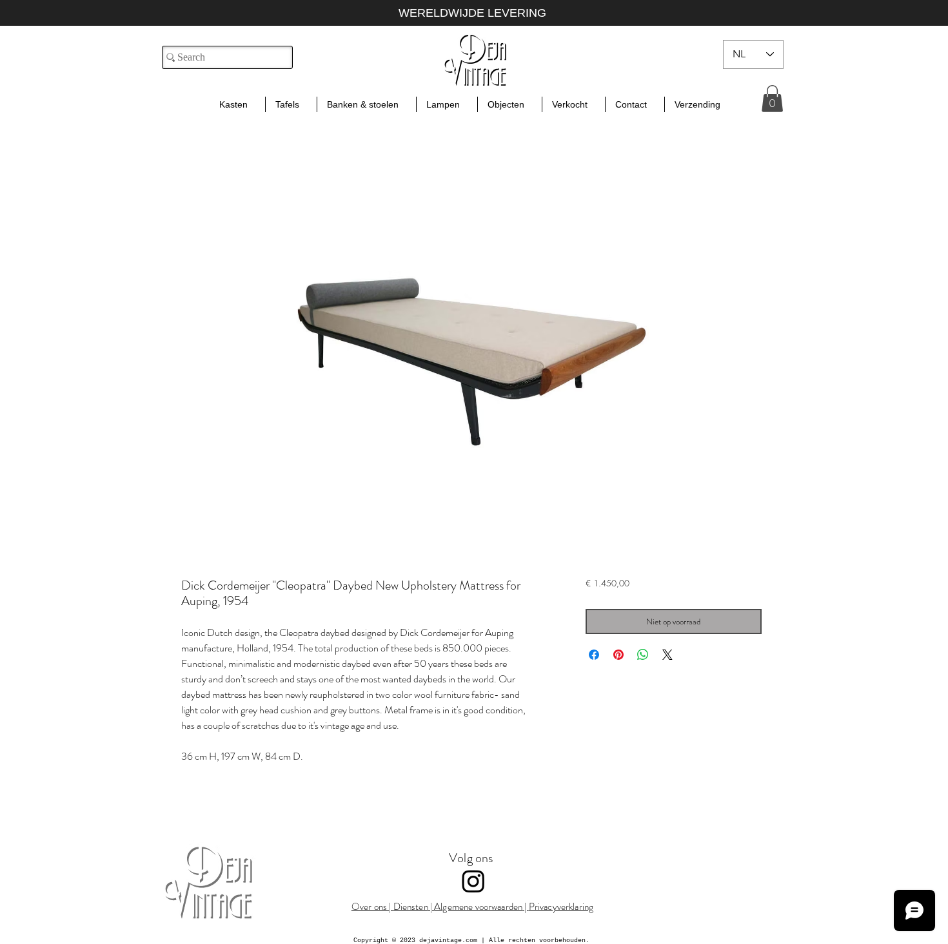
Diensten (410, 907)
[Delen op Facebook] (594, 654)
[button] (772, 98)
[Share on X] (667, 654)
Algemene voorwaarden (478, 907)
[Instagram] (473, 881)
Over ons (370, 907)
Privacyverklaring (561, 907)
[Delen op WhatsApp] (643, 654)
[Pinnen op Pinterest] (618, 654)
